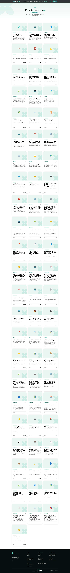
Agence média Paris (40, 562)
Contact (55, 1)
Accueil (23, 1)
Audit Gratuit (45, 1)
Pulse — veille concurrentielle (52, 560)
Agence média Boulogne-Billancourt (42, 563)
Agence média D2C (40, 559)
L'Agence (40, 1)
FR (50, 1)
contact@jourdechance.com (15, 557)
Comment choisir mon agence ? (30, 564)
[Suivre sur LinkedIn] (12, 560)
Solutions (28, 554)
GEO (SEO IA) (39, 555)
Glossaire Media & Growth (30, 558)
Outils (42, 1)
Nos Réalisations (36, 1)
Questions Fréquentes (30, 559)
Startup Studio (29, 560)
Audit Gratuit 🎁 (29, 562)
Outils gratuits (50, 559)
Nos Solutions (27, 1)
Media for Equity (51, 558)
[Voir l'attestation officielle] (41, 570)
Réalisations (28, 555)
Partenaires (31, 1)
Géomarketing (39, 554)
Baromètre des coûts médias (52, 554)
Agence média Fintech (40, 558)
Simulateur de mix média (52, 555)
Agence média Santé (40, 560)
